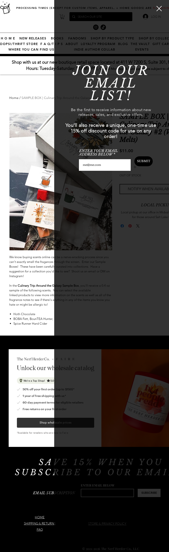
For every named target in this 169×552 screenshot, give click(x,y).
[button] (159, 8)
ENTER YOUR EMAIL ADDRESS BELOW (98, 152)
